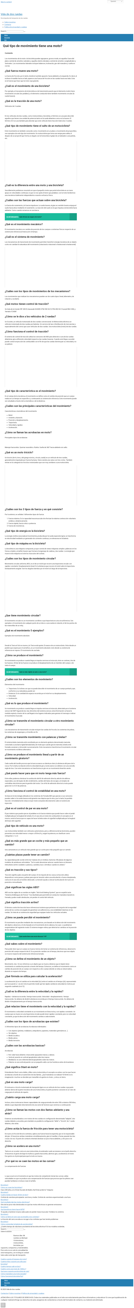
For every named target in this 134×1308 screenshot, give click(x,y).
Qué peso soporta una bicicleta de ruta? (15, 1271)
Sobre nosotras (15, 1293)
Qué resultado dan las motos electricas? (15, 1202)
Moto (6, 35)
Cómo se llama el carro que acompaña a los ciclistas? (20, 1217)
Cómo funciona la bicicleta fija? (12, 1276)
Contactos (4, 1293)
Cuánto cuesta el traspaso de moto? (14, 1259)
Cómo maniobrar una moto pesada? (13, 1274)
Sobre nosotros (10, 22)
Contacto (7, 25)
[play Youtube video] (41, 161)
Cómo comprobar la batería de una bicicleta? (17, 1224)
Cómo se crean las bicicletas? (11, 1187)
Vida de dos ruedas (11, 14)
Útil (5, 40)
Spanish (113, 1)
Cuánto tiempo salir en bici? (11, 1266)
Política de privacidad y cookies (15, 27)
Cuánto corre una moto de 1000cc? (13, 1269)
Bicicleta (7, 38)
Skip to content (6, 2)
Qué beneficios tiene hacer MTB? (13, 1209)
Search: (4, 31)
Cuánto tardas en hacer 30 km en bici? (14, 1195)
